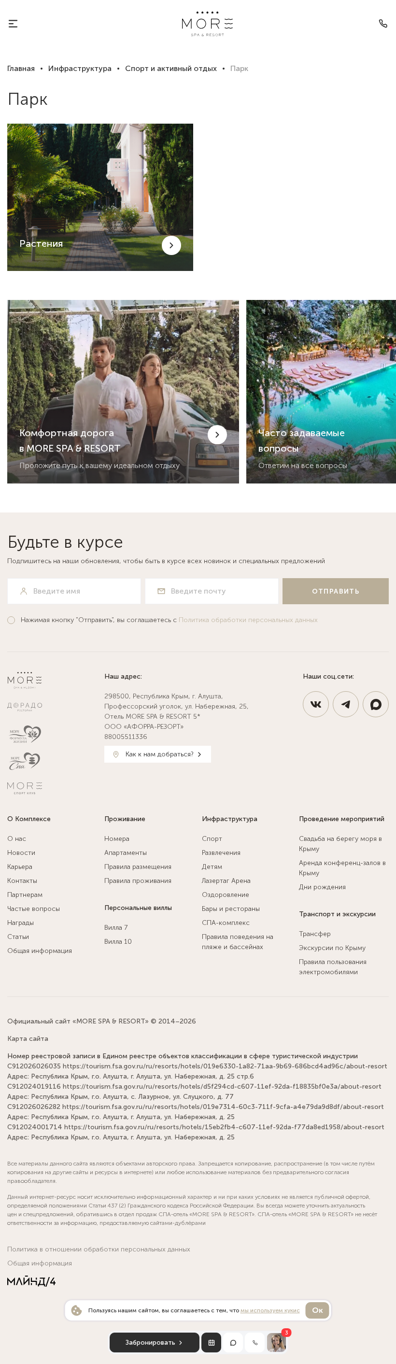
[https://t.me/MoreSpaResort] (346, 704)
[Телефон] (383, 23)
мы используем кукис (270, 1310)
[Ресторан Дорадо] (52, 707)
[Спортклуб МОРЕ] (52, 788)
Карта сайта (27, 1039)
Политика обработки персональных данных (248, 620)
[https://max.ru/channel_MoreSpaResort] (376, 704)
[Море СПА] (52, 761)
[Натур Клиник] (52, 734)
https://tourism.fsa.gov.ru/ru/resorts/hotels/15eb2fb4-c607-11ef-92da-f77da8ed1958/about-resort (224, 1127)
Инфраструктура (80, 68)
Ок (317, 1310)
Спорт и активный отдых (171, 68)
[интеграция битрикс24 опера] (31, 1281)
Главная (21, 68)
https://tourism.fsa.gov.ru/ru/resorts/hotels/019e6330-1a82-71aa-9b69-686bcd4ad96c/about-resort (225, 1066)
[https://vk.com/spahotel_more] (316, 704)
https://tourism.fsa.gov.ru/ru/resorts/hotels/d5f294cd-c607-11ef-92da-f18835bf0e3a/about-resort (222, 1086)
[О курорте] (13, 23)
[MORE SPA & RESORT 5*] (207, 24)
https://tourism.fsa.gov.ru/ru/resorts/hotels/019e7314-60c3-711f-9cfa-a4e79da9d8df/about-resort (223, 1107)
